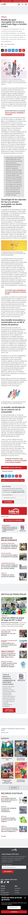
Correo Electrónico (7, 494)
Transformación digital (8, 563)
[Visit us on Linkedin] (2, 882)
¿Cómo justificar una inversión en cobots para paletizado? (9, 644)
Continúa (14, 912)
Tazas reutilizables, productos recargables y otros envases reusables (16, 460)
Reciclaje (3, 806)
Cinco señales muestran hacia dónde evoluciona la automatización (9, 799)
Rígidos (3, 17)
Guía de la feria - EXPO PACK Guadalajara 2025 (7, 781)
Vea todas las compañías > (14, 520)
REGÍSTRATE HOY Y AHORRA (9, 710)
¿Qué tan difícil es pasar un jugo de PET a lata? (12, 619)
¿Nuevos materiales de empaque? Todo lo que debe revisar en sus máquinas (8, 655)
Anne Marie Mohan (10, 44)
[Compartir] (9, 50)
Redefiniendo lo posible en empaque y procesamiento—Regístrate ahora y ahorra (9, 529)
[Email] (6, 50)
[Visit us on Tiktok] (5, 882)
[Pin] (20, 50)
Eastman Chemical (7, 471)
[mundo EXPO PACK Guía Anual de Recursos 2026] (21, 748)
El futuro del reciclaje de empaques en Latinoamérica (8, 809)
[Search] (22, 4)
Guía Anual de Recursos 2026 (21, 759)
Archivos (14, 787)
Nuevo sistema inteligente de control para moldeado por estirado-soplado (9, 566)
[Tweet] (16, 50)
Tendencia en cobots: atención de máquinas (8, 575)
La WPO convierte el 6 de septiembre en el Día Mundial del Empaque (9, 664)
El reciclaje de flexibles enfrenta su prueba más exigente (8, 819)
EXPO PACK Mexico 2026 (7, 759)
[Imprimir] (2, 50)
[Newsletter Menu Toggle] (19, 4)
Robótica (3, 573)
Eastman (5, 213)
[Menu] (26, 4)
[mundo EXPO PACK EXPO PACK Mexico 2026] (7, 748)
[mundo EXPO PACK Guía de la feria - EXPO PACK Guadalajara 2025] (7, 770)
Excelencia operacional (8, 543)
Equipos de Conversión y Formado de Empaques (8, 651)
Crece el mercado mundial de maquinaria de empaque (9, 555)
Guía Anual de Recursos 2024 (21, 780)
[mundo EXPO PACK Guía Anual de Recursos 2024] (21, 770)
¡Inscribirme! (8, 502)
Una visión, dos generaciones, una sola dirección (8, 633)
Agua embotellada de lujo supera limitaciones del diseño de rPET (15, 292)
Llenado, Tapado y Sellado (8, 630)
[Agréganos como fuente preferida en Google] (23, 50)
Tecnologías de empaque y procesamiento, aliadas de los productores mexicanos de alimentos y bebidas (9, 546)
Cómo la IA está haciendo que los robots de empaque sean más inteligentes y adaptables (9, 829)
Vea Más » (4, 836)
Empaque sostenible (6, 661)
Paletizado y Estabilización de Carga (9, 641)
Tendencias (4, 615)
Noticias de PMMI (6, 553)
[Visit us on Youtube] (8, 882)
